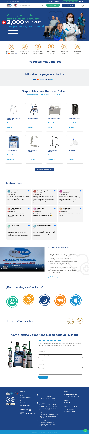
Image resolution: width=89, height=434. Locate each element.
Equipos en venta (53, 5)
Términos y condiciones (70, 411)
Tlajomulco (42, 403)
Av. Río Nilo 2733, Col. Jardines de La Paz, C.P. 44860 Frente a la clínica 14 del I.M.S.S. (48, 416)
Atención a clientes (71, 394)
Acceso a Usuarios (54, 1)
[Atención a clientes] (64, 394)
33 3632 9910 (69, 396)
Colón (40, 395)
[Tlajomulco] (37, 403)
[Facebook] (80, 1)
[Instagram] (82, 1)
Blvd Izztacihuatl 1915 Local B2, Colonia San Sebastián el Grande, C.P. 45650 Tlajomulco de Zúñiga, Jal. (49, 406)
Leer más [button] (35, 203)
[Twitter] (69, 402)
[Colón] (37, 395)
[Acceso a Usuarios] (48, 1)
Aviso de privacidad (69, 409)
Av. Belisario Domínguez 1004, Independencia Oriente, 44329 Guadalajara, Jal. (47, 424)
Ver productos (13, 32)
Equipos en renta (68, 5)
